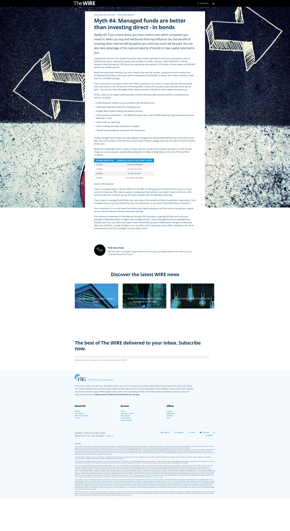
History (77, 411)
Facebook (179, 432)
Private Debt (125, 417)
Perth (169, 417)
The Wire (85, 3)
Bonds (123, 411)
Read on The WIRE (96, 305)
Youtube (205, 432)
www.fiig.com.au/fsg (158, 477)
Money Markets (126, 420)
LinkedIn (166, 432)
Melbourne (171, 413)
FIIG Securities (116, 247)
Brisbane (170, 415)
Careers (78, 417)
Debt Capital (125, 415)
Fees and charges (81, 415)
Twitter (192, 432)
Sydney (169, 411)
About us (109, 436)
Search (213, 2)
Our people (79, 413)
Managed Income (127, 413)
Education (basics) (126, 15)
